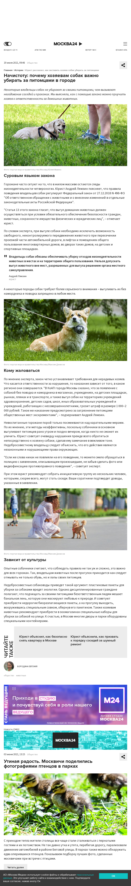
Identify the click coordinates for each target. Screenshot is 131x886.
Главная (8, 70)
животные (21, 675)
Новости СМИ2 (11, 729)
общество (9, 675)
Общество (32, 63)
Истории (18, 70)
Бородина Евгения (27, 666)
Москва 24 (65, 44)
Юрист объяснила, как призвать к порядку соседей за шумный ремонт (94, 640)
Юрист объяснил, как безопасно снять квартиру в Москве (43, 638)
